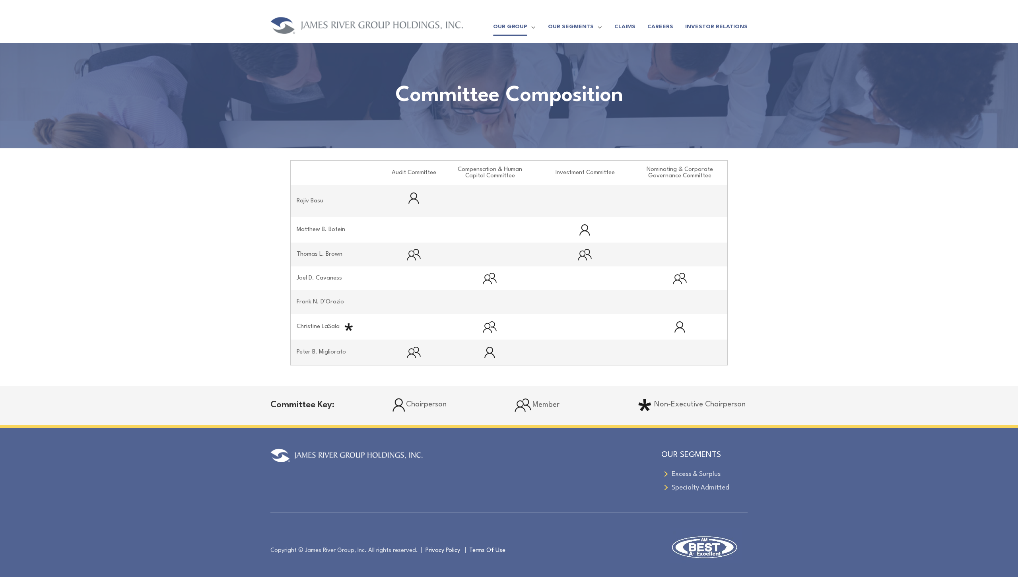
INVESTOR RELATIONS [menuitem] (716, 26)
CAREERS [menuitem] (660, 26)
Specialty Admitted (700, 487)
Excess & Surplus (696, 474)
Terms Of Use (487, 551)
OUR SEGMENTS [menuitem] (571, 26)
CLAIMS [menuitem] (624, 26)
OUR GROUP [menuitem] (510, 26)
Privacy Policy (442, 551)
